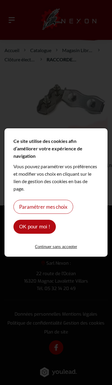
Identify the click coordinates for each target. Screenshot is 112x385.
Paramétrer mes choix (43, 207)
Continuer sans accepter (56, 246)
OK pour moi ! (34, 227)
